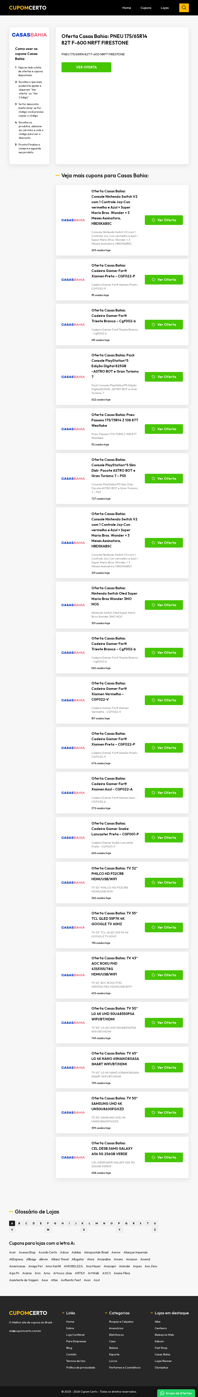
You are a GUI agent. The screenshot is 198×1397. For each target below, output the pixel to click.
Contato (71, 1354)
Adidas (76, 1252)
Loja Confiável (75, 1334)
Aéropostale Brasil (96, 1252)
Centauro (161, 1328)
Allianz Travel (60, 1259)
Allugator (78, 1259)
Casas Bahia (162, 1354)
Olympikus (161, 1367)
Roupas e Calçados (121, 1321)
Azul (97, 1280)
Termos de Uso (75, 1361)
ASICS (106, 1273)
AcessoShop (27, 1252)
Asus (44, 1280)
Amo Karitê (53, 1266)
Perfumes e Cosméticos (125, 1367)
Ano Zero (151, 1266)
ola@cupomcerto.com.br (25, 1330)
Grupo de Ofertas (179, 1393)
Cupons (146, 8)
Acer (12, 1252)
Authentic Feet (71, 1280)
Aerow (115, 1252)
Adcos (64, 1252)
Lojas (165, 8)
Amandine (104, 1259)
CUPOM (27, 7)
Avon (87, 1280)
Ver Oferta (86, 67)
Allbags (31, 1259)
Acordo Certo (47, 1252)
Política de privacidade (80, 1367)
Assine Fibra (122, 1273)
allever (43, 1259)
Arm (38, 1273)
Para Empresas (76, 1341)
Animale (124, 1266)
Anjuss (137, 1266)
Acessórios (116, 1328)
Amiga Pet (35, 1266)
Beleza (113, 1348)
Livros (113, 1361)
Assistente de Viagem (23, 1280)
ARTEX (80, 1273)
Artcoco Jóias (62, 1273)
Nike (157, 1321)
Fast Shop (161, 1348)
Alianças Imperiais (135, 1252)
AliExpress (16, 1259)
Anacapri (110, 1266)
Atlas (54, 1280)
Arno (47, 1273)
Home (126, 8)
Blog (69, 1348)
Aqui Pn (14, 1273)
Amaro (118, 1259)
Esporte (114, 1354)
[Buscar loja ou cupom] (184, 7)
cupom (28, 1313)
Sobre (70, 1328)
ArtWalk (93, 1273)
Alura (90, 1259)
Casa (112, 1341)
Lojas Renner (163, 1361)
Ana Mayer (93, 1266)
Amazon (131, 1259)
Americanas (17, 1266)
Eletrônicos (116, 1334)
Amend (145, 1259)
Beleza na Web (164, 1334)
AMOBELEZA (73, 1266)
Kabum (159, 1341)
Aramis (27, 1273)
